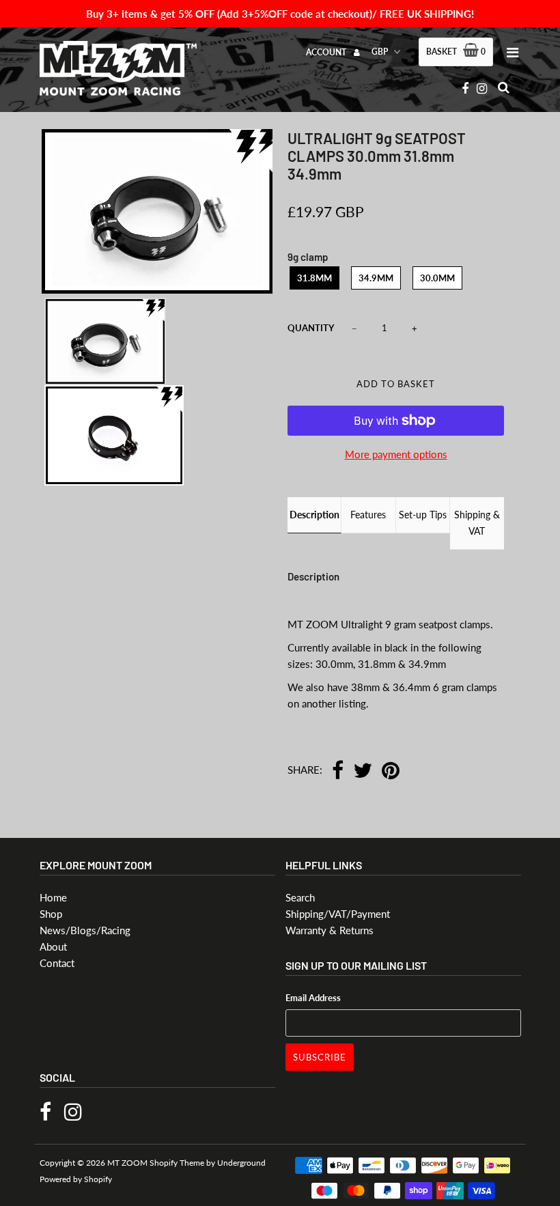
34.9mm (376, 277)
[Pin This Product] (391, 771)
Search (300, 897)
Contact (57, 963)
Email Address (313, 997)
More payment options (396, 454)
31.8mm (314, 277)
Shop (51, 914)
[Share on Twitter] (362, 771)
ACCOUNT (327, 52)
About (53, 946)
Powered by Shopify (76, 1179)
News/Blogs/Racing (85, 930)
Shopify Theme (177, 1163)
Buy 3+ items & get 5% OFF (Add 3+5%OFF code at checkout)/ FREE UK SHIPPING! (280, 14)
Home (53, 897)
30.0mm (437, 277)
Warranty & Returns (329, 930)
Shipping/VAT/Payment (337, 914)
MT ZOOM (127, 1163)
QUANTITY (311, 327)
